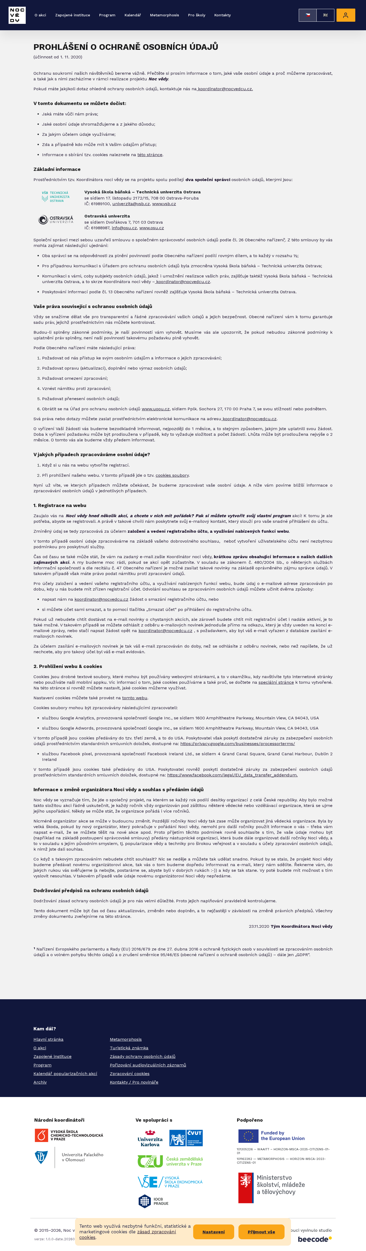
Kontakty (222, 15)
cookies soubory (172, 475)
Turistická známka (129, 1047)
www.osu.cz (151, 227)
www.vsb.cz (164, 203)
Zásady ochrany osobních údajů (142, 1056)
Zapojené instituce (72, 15)
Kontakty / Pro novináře (134, 1082)
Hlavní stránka (48, 1039)
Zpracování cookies (130, 1073)
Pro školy (196, 15)
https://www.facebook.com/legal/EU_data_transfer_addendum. (232, 774)
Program (107, 15)
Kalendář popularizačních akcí (65, 1073)
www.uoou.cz (156, 408)
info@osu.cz (124, 227)
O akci (40, 15)
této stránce (149, 154)
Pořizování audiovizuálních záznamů (148, 1065)
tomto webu (134, 697)
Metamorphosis (164, 15)
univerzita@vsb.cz (131, 203)
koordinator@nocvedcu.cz (182, 281)
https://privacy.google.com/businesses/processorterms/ (237, 743)
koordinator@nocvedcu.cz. (225, 88)
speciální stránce (276, 682)
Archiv (40, 1082)
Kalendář (133, 15)
